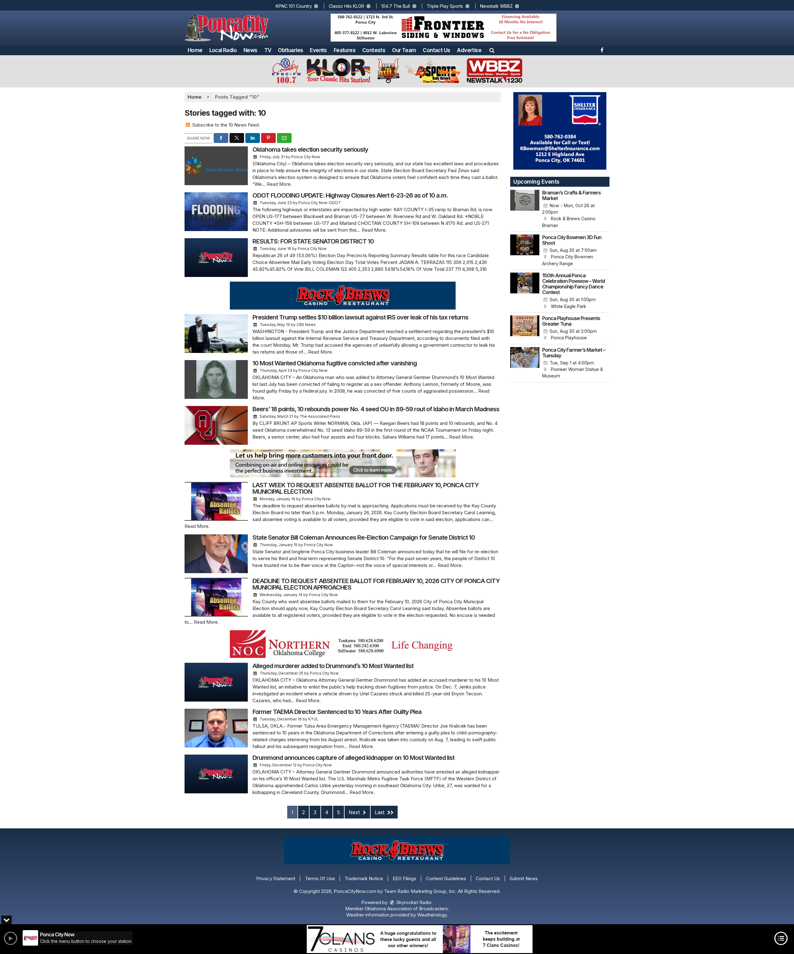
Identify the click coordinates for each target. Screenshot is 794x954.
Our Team (404, 50)
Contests (373, 50)
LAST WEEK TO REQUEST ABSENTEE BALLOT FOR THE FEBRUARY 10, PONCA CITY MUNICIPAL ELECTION (365, 488)
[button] (492, 50)
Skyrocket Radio (413, 902)
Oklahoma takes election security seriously (310, 149)
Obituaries (290, 50)
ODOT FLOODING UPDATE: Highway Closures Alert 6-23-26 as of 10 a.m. (350, 195)
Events (318, 50)
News (250, 50)
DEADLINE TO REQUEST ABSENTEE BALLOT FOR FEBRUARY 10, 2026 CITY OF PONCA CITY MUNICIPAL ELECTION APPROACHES (376, 584)
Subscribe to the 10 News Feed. (226, 125)
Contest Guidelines (446, 878)
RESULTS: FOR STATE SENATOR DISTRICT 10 (313, 241)
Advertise (469, 50)
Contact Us (436, 50)
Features (344, 50)
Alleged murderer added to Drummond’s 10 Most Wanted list (332, 666)
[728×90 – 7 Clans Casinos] (420, 939)
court (266, 345)
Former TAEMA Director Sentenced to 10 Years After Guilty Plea (337, 712)
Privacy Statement (275, 878)
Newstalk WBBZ (497, 6)
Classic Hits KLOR (347, 6)
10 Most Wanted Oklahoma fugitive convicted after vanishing (334, 363)
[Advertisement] (443, 28)
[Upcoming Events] (524, 209)
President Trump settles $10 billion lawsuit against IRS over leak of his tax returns (360, 317)
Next (355, 812)
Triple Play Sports (445, 6)
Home (195, 50)
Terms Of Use (320, 878)
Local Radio (223, 50)
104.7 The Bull (396, 6)
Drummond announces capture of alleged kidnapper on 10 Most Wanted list (353, 757)
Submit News (524, 878)
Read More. (279, 184)
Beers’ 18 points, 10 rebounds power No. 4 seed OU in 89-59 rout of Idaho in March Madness (375, 409)
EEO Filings (404, 878)
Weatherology (432, 915)
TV (267, 50)
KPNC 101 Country (294, 6)
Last (380, 812)
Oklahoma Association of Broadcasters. (407, 909)
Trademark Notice (364, 878)
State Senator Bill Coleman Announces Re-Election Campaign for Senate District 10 (363, 537)
